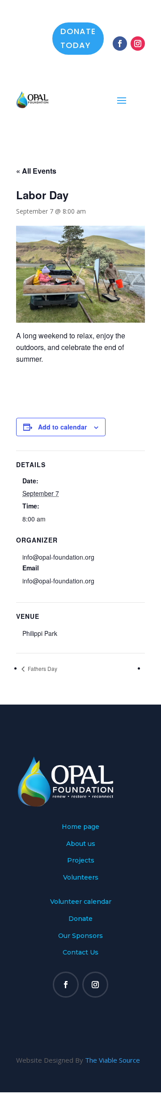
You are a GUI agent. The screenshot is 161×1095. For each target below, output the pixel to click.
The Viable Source (112, 1060)
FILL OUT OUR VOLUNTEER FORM (67, 699)
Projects (80, 860)
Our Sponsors (80, 936)
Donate (80, 919)
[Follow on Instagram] (138, 43)
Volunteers (80, 877)
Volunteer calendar (80, 902)
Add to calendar (62, 426)
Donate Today (78, 38)
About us (80, 844)
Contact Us (80, 952)
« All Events (36, 171)
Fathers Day (41, 668)
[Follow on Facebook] (120, 43)
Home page (80, 827)
